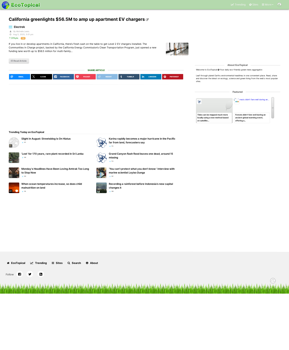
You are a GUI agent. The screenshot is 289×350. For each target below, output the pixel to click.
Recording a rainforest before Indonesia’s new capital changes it (141, 185)
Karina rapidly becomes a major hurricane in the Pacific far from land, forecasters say (142, 140)
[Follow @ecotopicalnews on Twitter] (29, 274)
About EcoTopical (237, 65)
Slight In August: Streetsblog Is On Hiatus (46, 138)
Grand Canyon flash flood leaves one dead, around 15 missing (141, 155)
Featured (238, 91)
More (268, 4)
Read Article (20, 61)
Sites (255, 4)
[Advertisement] (96, 105)
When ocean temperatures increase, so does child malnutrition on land (51, 185)
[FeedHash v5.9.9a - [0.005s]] (273, 281)
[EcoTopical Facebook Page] (19, 274)
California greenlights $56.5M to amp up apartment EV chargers (77, 19)
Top (23, 38)
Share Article (96, 70)
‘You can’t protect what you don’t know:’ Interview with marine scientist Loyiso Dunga (142, 170)
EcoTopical (18, 263)
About (93, 263)
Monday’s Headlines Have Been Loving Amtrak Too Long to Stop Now (55, 170)
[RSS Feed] (40, 274)
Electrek (19, 27)
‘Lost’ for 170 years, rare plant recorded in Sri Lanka (52, 153)
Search (76, 263)
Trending (240, 4)
